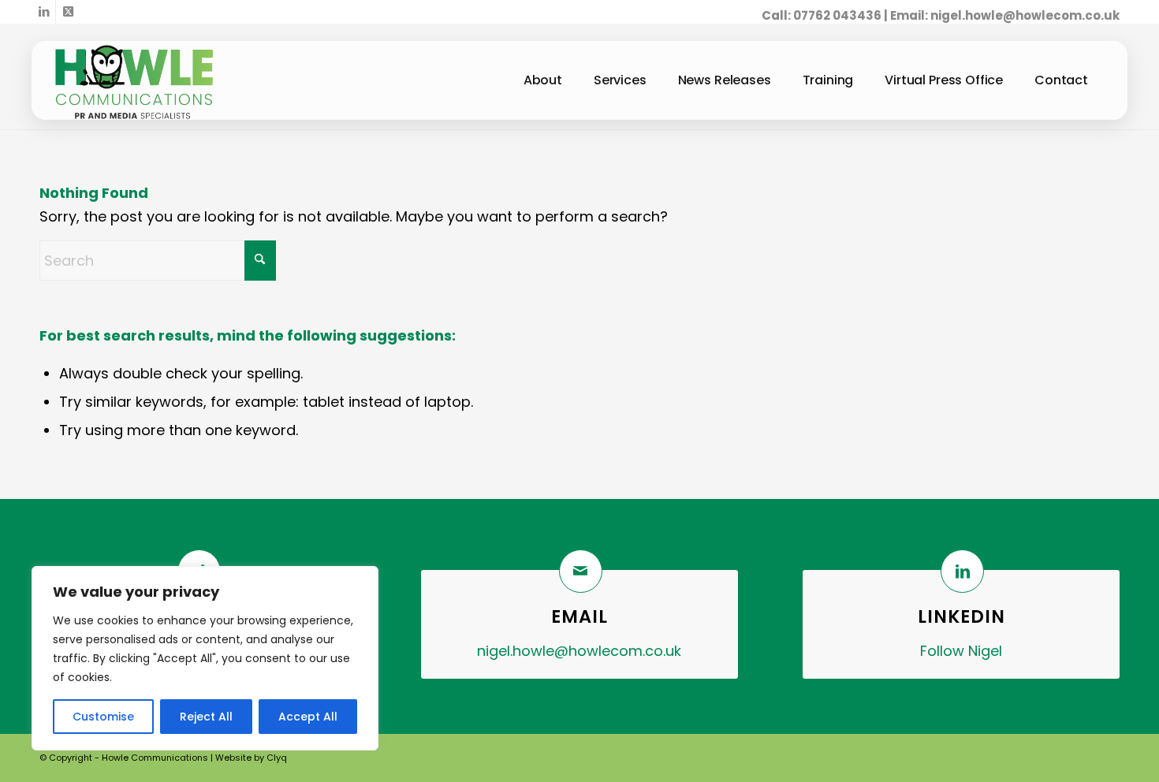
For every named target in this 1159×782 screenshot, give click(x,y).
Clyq (276, 757)
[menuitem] (543, 80)
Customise (103, 716)
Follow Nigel (961, 651)
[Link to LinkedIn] (43, 12)
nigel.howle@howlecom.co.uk (1025, 15)
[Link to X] (68, 12)
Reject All (206, 716)
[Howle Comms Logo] (134, 84)
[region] (205, 658)
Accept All (307, 716)
